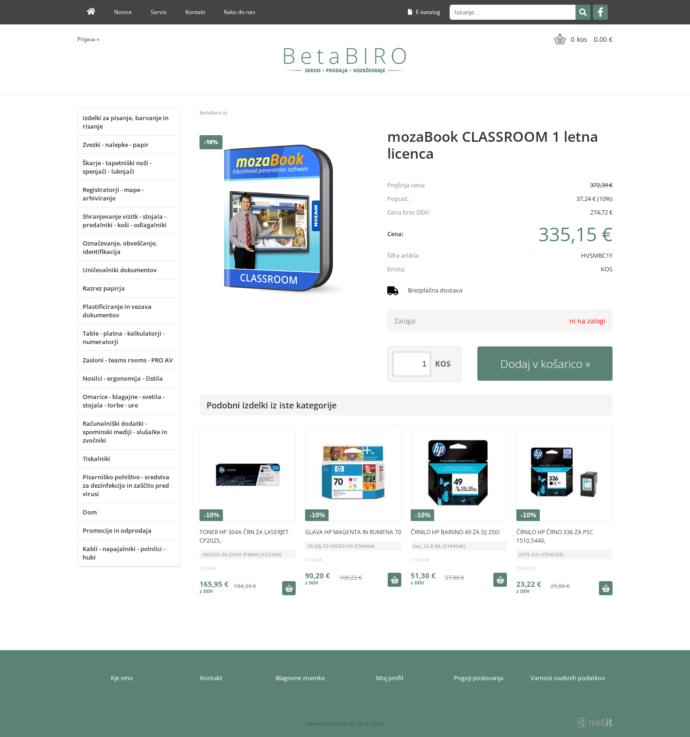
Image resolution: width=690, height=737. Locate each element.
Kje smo (122, 678)
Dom (90, 512)
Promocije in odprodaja (117, 530)
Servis (159, 12)
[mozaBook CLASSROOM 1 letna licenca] (283, 219)
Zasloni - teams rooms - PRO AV (128, 360)
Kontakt (195, 12)
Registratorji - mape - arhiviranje (113, 193)
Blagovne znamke (300, 678)
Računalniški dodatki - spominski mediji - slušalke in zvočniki (125, 432)
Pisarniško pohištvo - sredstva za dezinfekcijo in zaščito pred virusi (126, 485)
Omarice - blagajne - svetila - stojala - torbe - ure (124, 400)
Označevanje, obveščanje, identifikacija (120, 247)
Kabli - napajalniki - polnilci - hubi (124, 553)
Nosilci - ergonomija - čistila (123, 378)
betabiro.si (213, 112)
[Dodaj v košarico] (289, 588)
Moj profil (389, 678)
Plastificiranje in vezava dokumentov (117, 310)
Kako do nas (239, 12)
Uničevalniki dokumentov (120, 270)
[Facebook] (600, 12)
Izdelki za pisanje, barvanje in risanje (126, 122)
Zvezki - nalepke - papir (116, 144)
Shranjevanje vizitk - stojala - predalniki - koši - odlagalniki (125, 220)
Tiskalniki (96, 458)
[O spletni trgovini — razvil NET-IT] (595, 723)
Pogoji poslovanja (478, 678)
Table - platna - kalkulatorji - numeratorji (124, 337)
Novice (123, 12)
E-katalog (427, 12)
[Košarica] (582, 39)
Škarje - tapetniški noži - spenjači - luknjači (117, 167)
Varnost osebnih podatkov (567, 678)
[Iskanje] (582, 12)
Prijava (88, 39)
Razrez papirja (104, 288)
